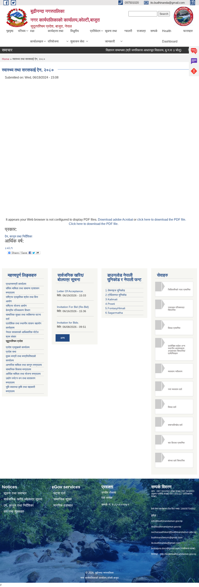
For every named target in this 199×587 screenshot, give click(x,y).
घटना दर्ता (59, 493)
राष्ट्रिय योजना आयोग (16, 305)
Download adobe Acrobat (116, 219)
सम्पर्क (153, 31)
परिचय (21, 31)
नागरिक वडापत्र (63, 505)
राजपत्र (141, 31)
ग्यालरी (128, 31)
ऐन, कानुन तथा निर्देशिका (18, 236)
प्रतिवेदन (95, 31)
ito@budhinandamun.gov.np (166, 526)
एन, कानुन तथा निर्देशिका (19, 505)
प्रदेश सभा (11, 351)
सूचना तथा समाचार (15, 493)
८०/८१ (9, 248)
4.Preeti (110, 303)
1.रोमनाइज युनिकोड (115, 290)
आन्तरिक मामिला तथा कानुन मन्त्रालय (24, 364)
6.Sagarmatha (114, 312)
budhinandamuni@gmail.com (166, 537)
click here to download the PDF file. (161, 219)
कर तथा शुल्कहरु (14, 511)
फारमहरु (188, 31)
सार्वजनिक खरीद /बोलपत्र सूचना (23, 499)
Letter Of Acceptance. (70, 291)
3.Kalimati (111, 299)
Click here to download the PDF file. (93, 223)
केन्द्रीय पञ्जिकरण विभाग (18, 310)
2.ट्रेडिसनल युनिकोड (116, 294)
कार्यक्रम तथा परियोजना (55, 36)
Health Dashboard (169, 36)
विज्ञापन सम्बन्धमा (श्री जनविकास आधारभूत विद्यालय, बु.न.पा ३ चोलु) (137, 50)
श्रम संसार (11, 336)
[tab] (174, 289)
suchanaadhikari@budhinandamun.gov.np (173, 532)
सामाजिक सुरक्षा (62, 499)
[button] (174, 289)
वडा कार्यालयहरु (36, 36)
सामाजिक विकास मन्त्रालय (18, 369)
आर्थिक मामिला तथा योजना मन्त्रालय (23, 373)
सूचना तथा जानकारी (111, 36)
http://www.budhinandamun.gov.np (178, 554)
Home (5, 58)
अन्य (62, 337)
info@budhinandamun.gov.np (166, 521)
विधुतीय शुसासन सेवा (77, 36)
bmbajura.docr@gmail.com (165, 548)
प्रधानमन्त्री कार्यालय (16, 283)
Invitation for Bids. (68, 322)
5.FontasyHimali (115, 308)
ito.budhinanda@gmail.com (165, 543)
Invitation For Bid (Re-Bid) (73, 306)
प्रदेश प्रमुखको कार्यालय (18, 347)
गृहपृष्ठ (9, 31)
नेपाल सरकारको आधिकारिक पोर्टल (22, 332)
